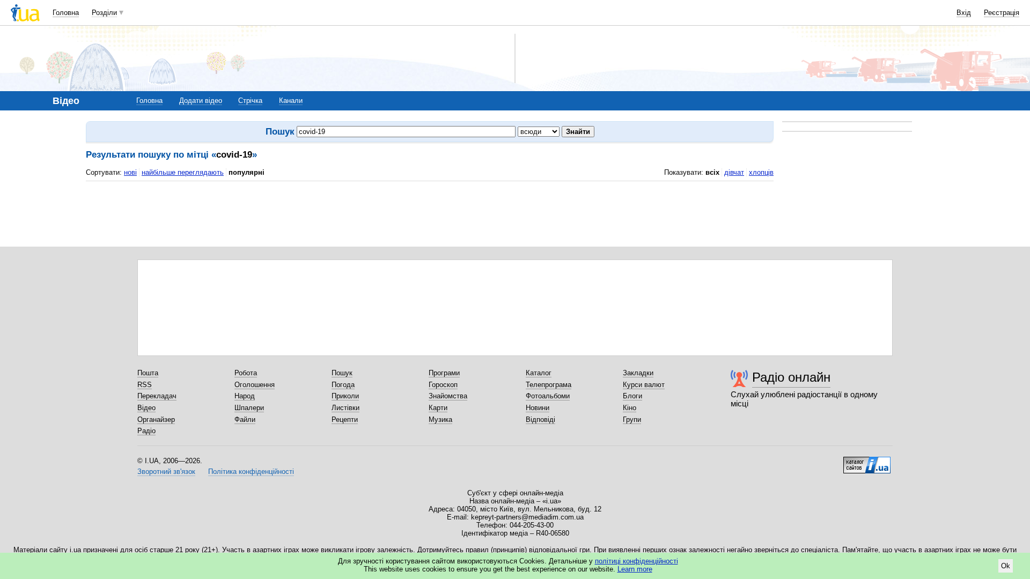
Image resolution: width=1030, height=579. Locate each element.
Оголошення (254, 385)
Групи (632, 419)
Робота (245, 373)
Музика (440, 419)
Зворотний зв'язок (166, 471)
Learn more (634, 569)
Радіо (146, 431)
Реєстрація (1001, 13)
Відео (146, 408)
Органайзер (156, 419)
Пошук (342, 373)
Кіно (629, 408)
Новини (537, 408)
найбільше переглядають (183, 172)
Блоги (632, 396)
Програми (444, 373)
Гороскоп (443, 385)
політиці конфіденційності (636, 561)
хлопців (761, 172)
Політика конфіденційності (251, 471)
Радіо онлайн (791, 377)
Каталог (538, 373)
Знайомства (448, 396)
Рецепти (345, 419)
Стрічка (250, 100)
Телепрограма (548, 385)
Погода (343, 385)
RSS (144, 385)
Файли (244, 419)
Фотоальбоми (548, 396)
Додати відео (200, 100)
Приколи (345, 396)
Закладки (638, 373)
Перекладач (156, 396)
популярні (246, 172)
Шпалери (249, 408)
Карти (438, 408)
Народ (244, 396)
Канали (291, 100)
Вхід (964, 13)
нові (130, 172)
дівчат (734, 172)
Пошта (147, 373)
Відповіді (540, 419)
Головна (66, 13)
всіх (712, 172)
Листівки (345, 408)
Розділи (104, 13)
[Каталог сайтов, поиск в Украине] (867, 461)
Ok (1005, 566)
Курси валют (644, 385)
